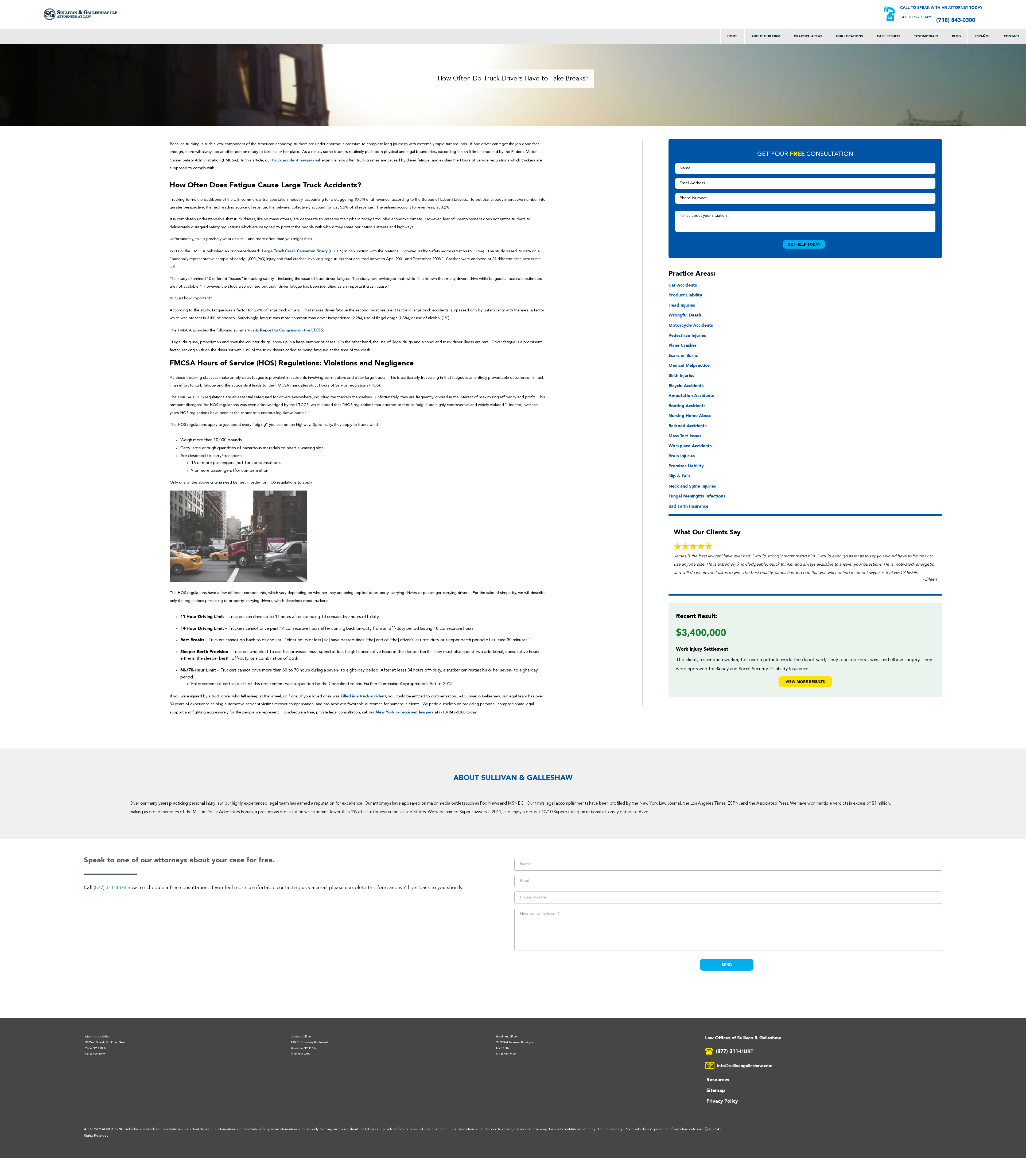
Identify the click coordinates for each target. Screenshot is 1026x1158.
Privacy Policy (722, 1101)
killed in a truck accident (363, 696)
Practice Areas (808, 35)
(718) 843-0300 (955, 20)
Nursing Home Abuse (690, 415)
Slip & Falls (679, 475)
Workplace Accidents (690, 445)
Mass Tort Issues (685, 435)
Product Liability (685, 294)
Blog (956, 35)
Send (727, 965)
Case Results (888, 35)
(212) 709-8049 (95, 1053)
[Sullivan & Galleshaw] (80, 14)
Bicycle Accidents (686, 385)
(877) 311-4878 (110, 887)
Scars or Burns (683, 355)
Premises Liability (686, 465)
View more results (805, 681)
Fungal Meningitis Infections (697, 495)
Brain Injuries (682, 455)
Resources (717, 1079)
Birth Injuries (681, 375)
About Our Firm (765, 35)
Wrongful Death (685, 314)
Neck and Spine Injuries (692, 485)
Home (732, 35)
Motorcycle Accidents (691, 325)
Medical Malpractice (689, 365)
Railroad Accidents (687, 425)
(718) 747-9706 (506, 1053)
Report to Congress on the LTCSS (291, 330)
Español (982, 35)
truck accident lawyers (293, 160)
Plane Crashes (683, 345)
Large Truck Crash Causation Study (295, 251)
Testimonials (926, 35)
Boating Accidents (687, 405)
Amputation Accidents (691, 395)
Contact (1011, 35)
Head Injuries (682, 305)
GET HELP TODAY (804, 244)
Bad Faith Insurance (688, 506)
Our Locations (849, 35)
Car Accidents (683, 284)
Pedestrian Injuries (687, 335)
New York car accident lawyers (405, 712)
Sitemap (715, 1090)
